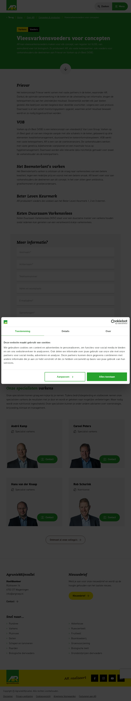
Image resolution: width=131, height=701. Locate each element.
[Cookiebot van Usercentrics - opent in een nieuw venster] (113, 322)
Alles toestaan (107, 376)
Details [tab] (65, 331)
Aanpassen (63, 376)
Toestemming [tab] (22, 331)
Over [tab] (108, 331)
